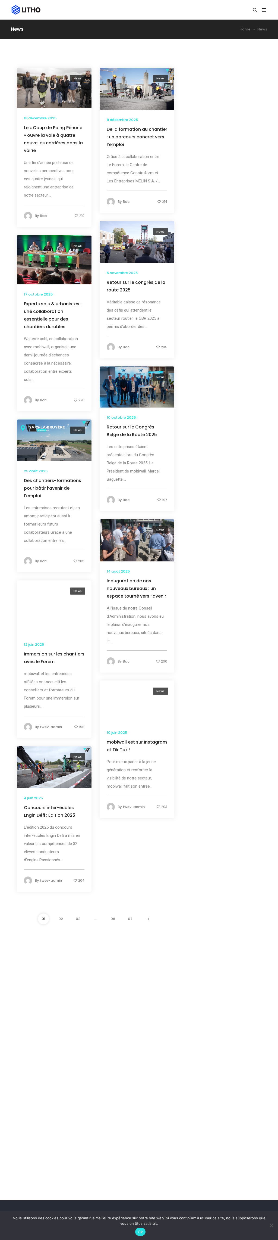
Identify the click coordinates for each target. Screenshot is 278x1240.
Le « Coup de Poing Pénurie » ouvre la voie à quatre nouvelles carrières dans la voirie (53, 139)
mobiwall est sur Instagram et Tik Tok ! (137, 746)
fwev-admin (51, 726)
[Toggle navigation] (264, 10)
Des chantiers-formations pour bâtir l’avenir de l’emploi (52, 488)
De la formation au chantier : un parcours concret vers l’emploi (137, 137)
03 (78, 918)
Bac (43, 215)
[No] (271, 1225)
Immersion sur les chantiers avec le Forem (54, 658)
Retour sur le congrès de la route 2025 (136, 286)
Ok (140, 1232)
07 (130, 918)
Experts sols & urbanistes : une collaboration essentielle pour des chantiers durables (52, 315)
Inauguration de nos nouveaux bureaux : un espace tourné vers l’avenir (136, 588)
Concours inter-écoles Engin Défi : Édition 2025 (49, 811)
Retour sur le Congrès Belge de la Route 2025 (132, 431)
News (78, 78)
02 (60, 918)
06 (112, 918)
